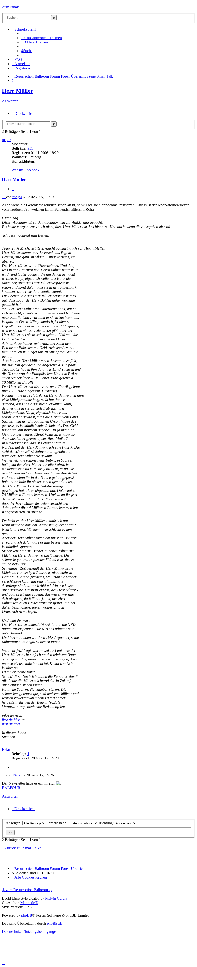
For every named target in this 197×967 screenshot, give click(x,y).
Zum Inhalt (10, 7)
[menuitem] (41, 38)
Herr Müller (17, 91)
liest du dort (11, 724)
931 (30, 148)
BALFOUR (11, 788)
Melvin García (56, 898)
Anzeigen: (14, 823)
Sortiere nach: (57, 823)
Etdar (6, 749)
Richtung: (107, 823)
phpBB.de (54, 923)
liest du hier (11, 720)
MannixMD (29, 903)
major (6, 140)
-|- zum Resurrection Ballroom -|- (27, 890)
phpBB (26, 915)
